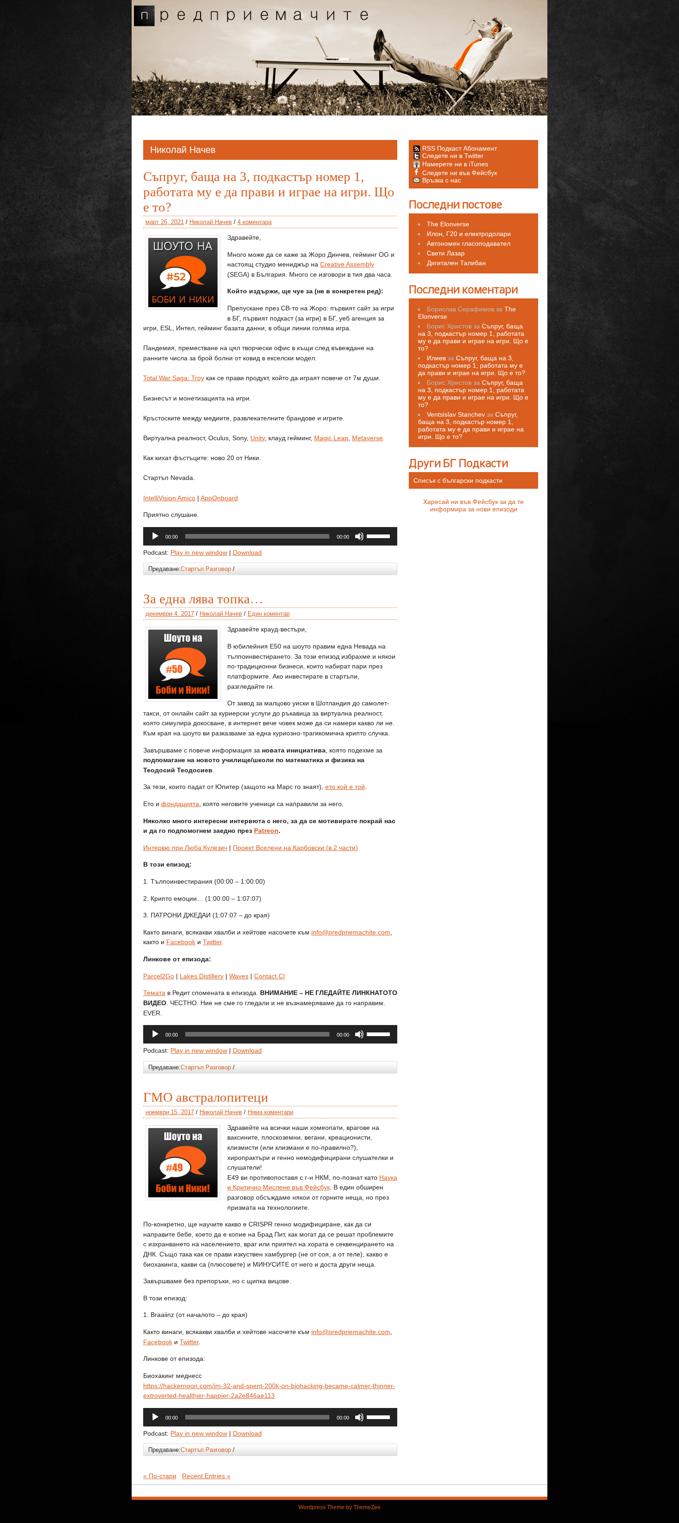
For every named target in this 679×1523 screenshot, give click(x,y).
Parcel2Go (158, 976)
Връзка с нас (441, 180)
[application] (270, 536)
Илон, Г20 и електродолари (469, 233)
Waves (239, 976)
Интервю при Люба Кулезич (185, 847)
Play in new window (198, 552)
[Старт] (155, 536)
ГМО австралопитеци (205, 1097)
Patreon (266, 830)
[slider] (380, 535)
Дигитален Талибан (456, 263)
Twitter (212, 942)
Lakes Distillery (202, 976)
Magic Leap (331, 438)
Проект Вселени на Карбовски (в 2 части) (295, 847)
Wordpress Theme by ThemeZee (339, 1507)
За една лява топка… (203, 598)
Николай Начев (210, 221)
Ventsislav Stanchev (456, 414)
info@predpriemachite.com (350, 932)
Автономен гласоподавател (468, 243)
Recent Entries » (206, 1476)
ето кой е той (345, 786)
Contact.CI (269, 976)
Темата (154, 992)
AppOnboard (219, 498)
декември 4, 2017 (170, 613)
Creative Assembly (347, 264)
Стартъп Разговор (206, 568)
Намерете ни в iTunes (455, 164)
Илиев (436, 358)
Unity (257, 438)
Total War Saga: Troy (173, 378)
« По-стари (159, 1476)
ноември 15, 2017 (170, 1112)
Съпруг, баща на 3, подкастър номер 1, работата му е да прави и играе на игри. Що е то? (268, 191)
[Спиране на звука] (359, 536)
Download (247, 552)
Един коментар (269, 613)
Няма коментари (270, 1112)
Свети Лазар (446, 253)
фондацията (180, 803)
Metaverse (367, 438)
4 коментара (254, 221)
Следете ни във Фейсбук (459, 172)
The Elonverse (448, 224)
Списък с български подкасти (458, 480)
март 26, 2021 (165, 221)
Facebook (180, 942)
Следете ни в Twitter (453, 155)
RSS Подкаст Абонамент (459, 148)
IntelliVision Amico (169, 498)
